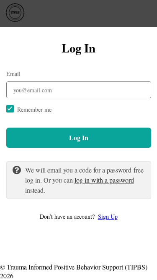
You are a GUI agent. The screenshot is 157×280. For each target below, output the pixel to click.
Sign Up (108, 216)
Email (13, 74)
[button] (78, 216)
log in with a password (104, 179)
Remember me (34, 109)
